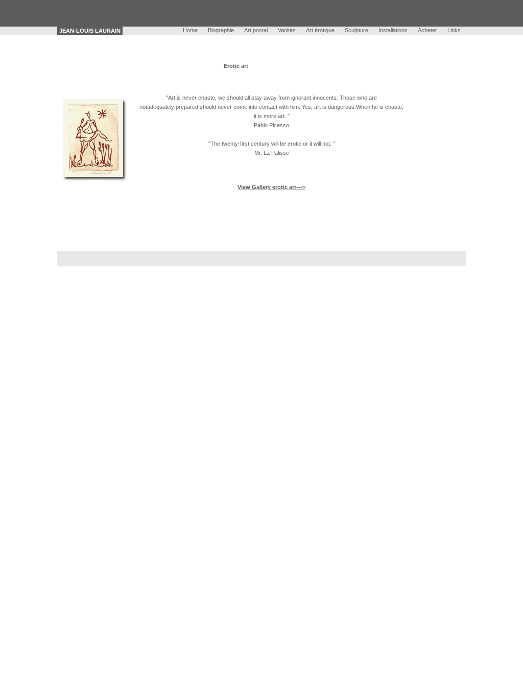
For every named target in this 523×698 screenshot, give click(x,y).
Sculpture (356, 30)
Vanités (287, 30)
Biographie (221, 30)
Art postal (256, 30)
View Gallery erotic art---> (271, 187)
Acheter (427, 30)
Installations (393, 30)
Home (190, 30)
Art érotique (320, 30)
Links (454, 30)
